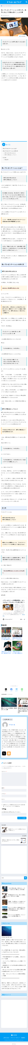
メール (4, 793)
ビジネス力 (9, 694)
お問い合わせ (6, 1037)
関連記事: (7, 159)
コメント (4, 771)
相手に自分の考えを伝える (10, 153)
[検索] (25, 877)
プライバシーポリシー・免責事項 (17, 1037)
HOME (15, 1035)
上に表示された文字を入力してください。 (11, 812)
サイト (3, 799)
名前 (3, 788)
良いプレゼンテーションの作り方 (10, 151)
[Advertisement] (14, 97)
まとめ (4, 157)
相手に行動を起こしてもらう (10, 154)
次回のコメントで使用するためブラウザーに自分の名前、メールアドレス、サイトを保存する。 (14, 805)
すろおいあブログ (14, 2)
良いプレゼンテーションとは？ (10, 148)
